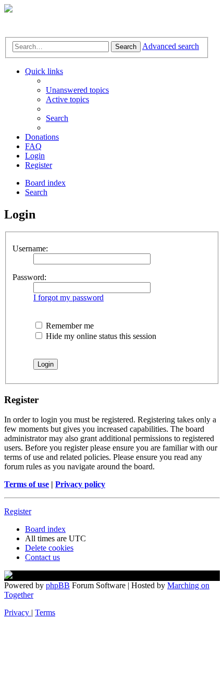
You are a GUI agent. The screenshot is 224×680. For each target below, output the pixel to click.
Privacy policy (80, 484)
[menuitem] (77, 90)
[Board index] (8, 9)
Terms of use (26, 484)
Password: (29, 277)
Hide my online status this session (100, 336)
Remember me (69, 325)
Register (17, 511)
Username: (30, 248)
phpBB (58, 585)
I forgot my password (68, 297)
